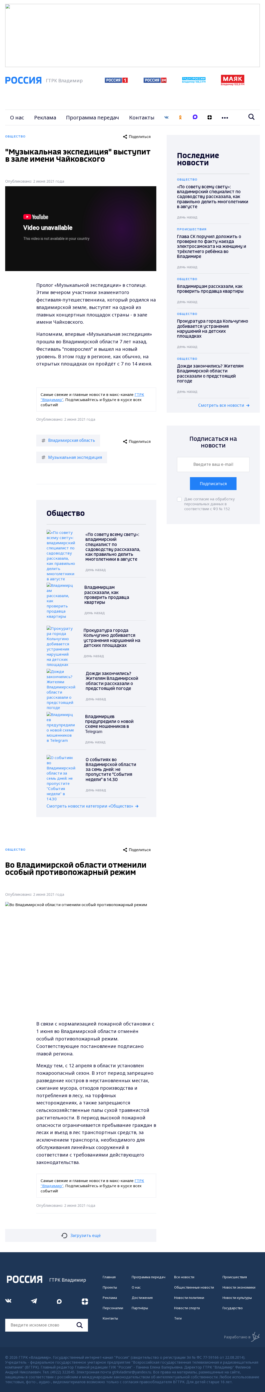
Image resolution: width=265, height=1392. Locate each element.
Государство (233, 1308)
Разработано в (237, 1336)
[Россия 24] (155, 81)
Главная (109, 1277)
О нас (17, 117)
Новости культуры (237, 1297)
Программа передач (92, 117)
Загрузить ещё (85, 1235)
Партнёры (140, 1308)
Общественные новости (194, 1287)
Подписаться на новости (213, 442)
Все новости (184, 1277)
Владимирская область (71, 440)
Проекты (110, 1287)
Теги (178, 1318)
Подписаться (213, 483)
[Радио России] (193, 81)
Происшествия (235, 1277)
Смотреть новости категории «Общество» (90, 806)
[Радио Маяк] (232, 84)
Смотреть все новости (221, 405)
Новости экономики (239, 1287)
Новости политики (189, 1297)
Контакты (141, 117)
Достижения (142, 1297)
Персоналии (113, 1308)
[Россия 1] (116, 81)
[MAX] (195, 117)
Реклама (45, 117)
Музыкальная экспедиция (75, 457)
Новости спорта (187, 1308)
